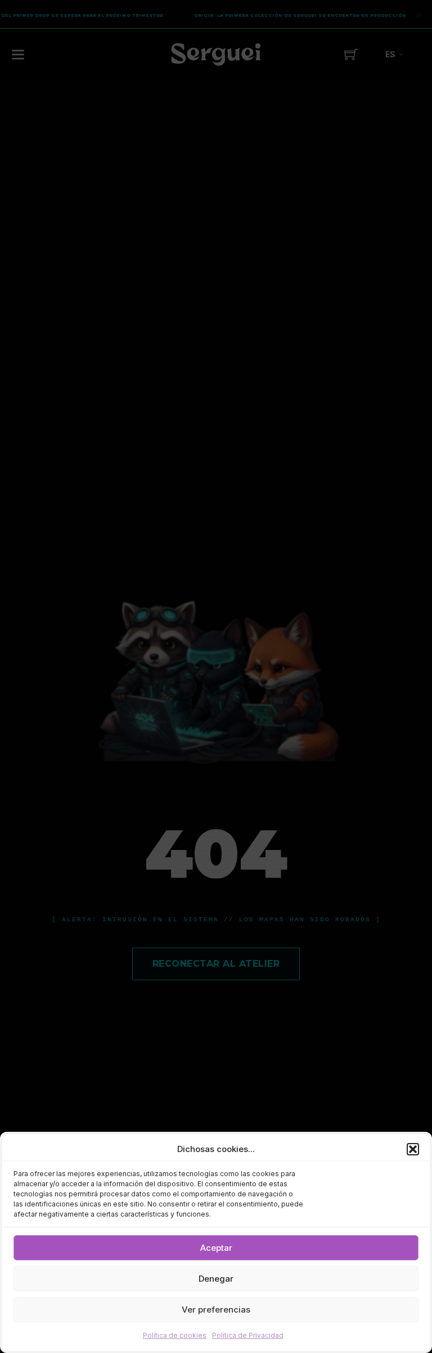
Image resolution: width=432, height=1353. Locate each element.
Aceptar (216, 1247)
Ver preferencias (216, 1309)
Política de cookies (174, 1335)
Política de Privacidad (248, 1335)
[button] (412, 1149)
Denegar (216, 1278)
